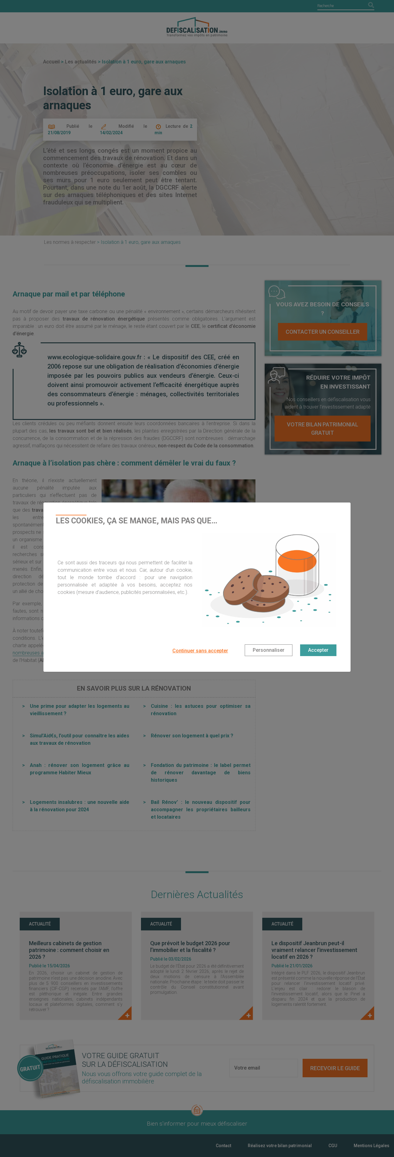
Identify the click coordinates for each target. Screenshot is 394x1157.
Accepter (318, 650)
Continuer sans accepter (200, 651)
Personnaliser (268, 650)
